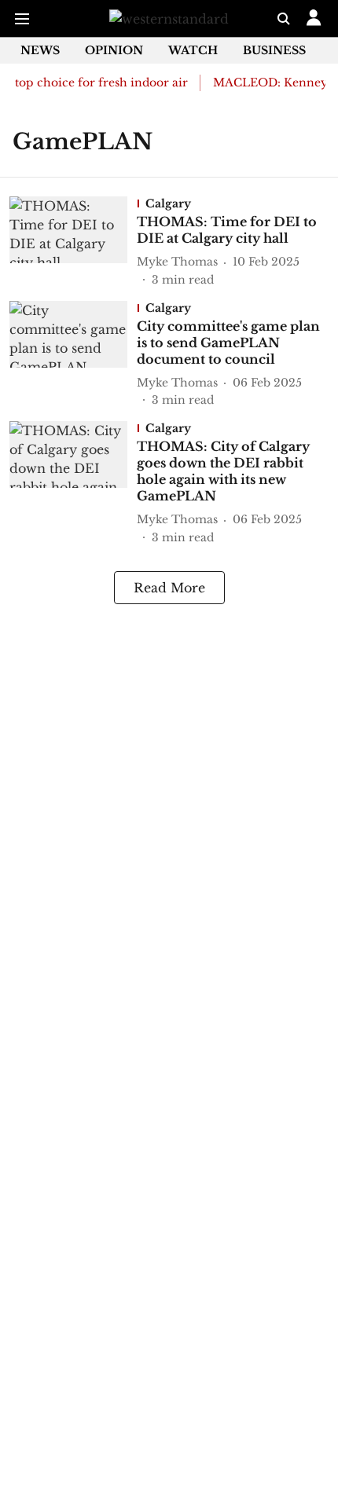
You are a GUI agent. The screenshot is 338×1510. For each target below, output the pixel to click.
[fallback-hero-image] (73, 242)
